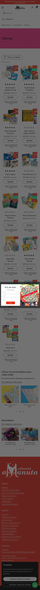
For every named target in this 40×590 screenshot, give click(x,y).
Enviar (10, 302)
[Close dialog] (38, 285)
